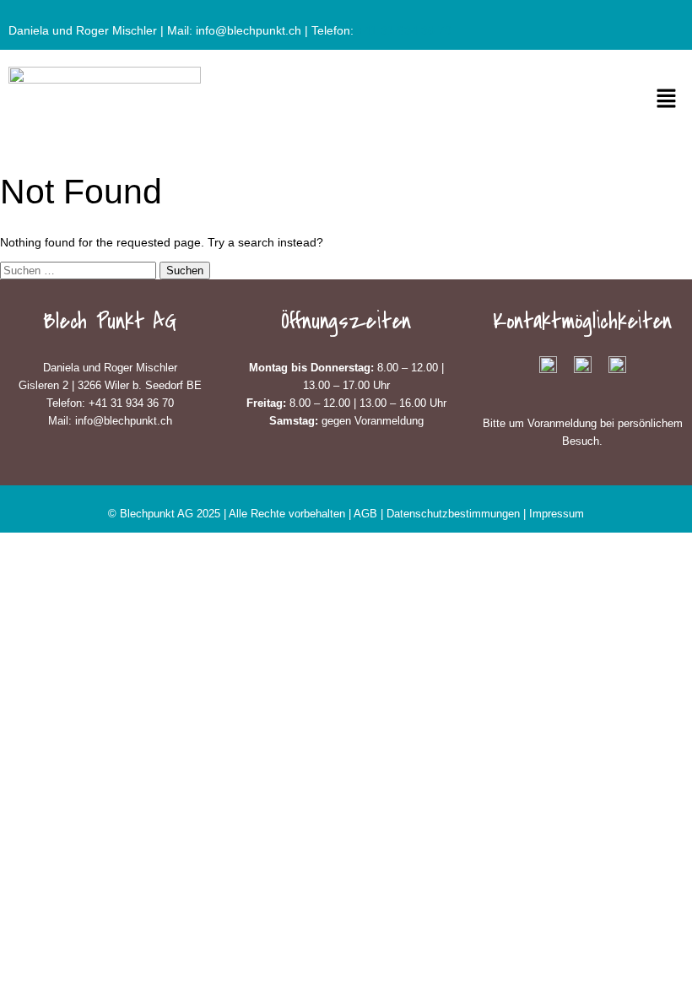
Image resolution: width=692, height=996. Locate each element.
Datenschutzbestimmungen (455, 513)
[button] (667, 99)
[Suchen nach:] (79, 270)
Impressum (556, 513)
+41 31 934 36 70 (404, 30)
